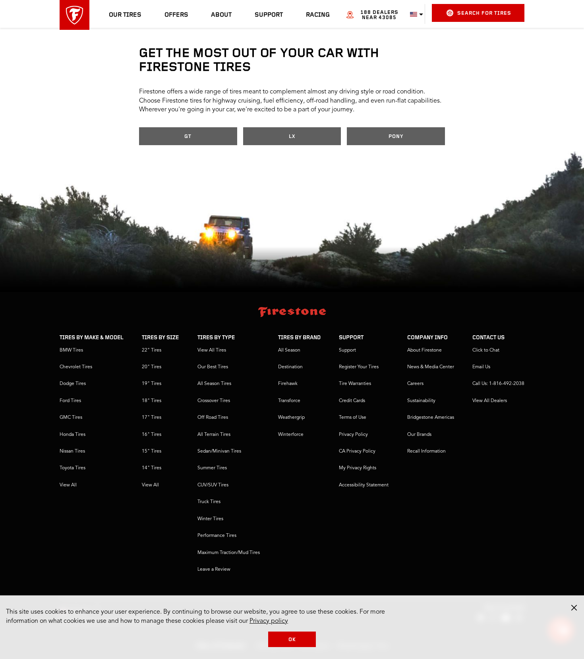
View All (68, 485)
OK (292, 639)
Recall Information (426, 451)
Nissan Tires (72, 451)
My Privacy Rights (357, 468)
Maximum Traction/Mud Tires (228, 552)
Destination (290, 367)
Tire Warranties (355, 383)
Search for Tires (484, 13)
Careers (415, 383)
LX (292, 136)
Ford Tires (70, 401)
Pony (396, 136)
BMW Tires (71, 350)
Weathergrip (291, 417)
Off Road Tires (212, 417)
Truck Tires (208, 502)
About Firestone (424, 350)
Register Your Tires (359, 367)
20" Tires (151, 367)
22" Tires (151, 350)
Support (269, 15)
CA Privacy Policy (357, 451)
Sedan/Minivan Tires (219, 451)
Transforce (289, 401)
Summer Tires (212, 468)
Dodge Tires (73, 383)
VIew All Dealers (489, 401)
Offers (176, 15)
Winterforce (291, 434)
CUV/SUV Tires (212, 485)
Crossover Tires (213, 401)
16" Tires (151, 434)
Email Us (481, 367)
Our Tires (125, 15)
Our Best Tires (212, 367)
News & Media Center (430, 367)
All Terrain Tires (213, 434)
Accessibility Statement (364, 485)
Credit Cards (352, 401)
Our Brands (419, 434)
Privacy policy (268, 621)
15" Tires (151, 451)
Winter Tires (210, 519)
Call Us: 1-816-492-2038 (498, 383)
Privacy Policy (353, 434)
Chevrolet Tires (76, 367)
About (221, 15)
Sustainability (421, 401)
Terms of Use (352, 417)
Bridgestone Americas (430, 417)
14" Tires (151, 468)
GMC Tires (71, 417)
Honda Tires (72, 434)
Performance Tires (216, 535)
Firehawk (288, 383)
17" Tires (151, 417)
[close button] (574, 608)
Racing (318, 15)
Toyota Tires (72, 468)
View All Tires (211, 350)
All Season (289, 350)
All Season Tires (214, 383)
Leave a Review (213, 569)
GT (187, 136)
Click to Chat (485, 350)
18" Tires (151, 401)
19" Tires (151, 383)
